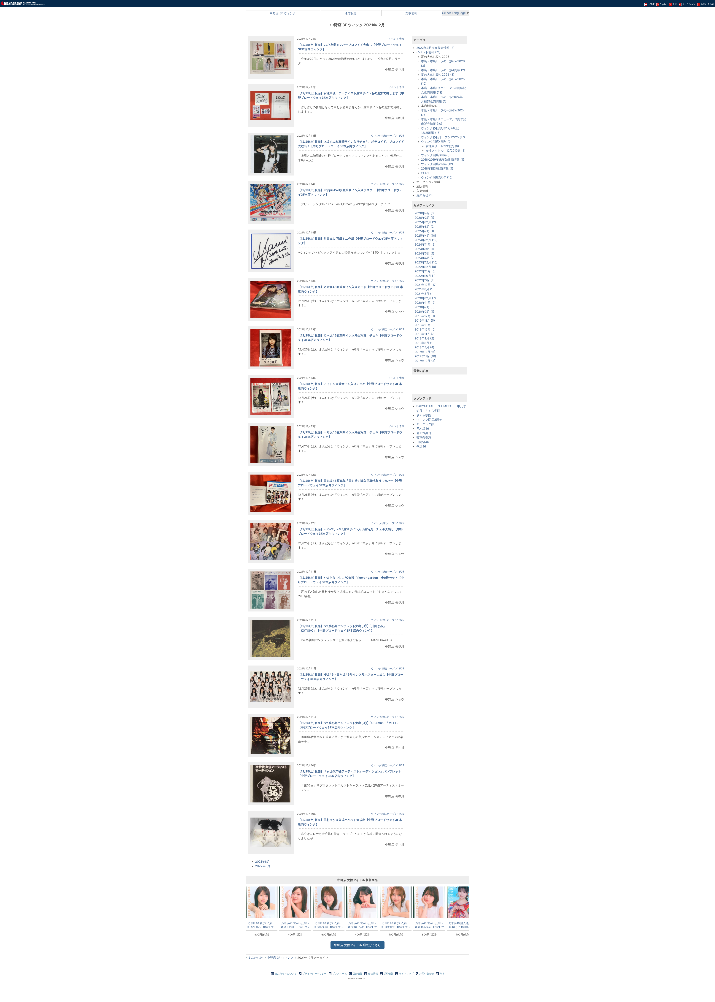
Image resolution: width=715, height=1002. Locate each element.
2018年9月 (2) (424, 338)
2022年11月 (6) (425, 271)
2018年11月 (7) (424, 334)
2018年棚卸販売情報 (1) (437, 168)
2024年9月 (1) (424, 249)
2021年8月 (262, 861)
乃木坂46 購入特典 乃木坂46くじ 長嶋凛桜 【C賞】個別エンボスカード (462, 925)
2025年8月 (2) (424, 226)
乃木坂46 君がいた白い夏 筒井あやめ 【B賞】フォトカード (429, 925)
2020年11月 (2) (425, 302)
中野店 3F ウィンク (283, 13)
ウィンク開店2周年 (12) (437, 164)
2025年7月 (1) (424, 231)
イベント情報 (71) (428, 52)
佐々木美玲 (423, 433)
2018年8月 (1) (424, 343)
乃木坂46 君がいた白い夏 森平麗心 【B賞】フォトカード (261, 925)
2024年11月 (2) (425, 244)
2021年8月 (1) (424, 289)
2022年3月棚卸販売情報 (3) (435, 48)
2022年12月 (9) (425, 267)
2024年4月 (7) (424, 258)
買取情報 (411, 13)
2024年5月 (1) (424, 253)
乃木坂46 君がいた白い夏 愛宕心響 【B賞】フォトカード (328, 925)
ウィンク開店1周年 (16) (436, 177)
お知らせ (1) (424, 195)
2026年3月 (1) (424, 217)
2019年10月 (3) (425, 325)
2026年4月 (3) (424, 213)
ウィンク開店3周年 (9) (436, 155)
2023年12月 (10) (425, 262)
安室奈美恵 (423, 437)
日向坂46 (422, 442)
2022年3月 (262, 866)
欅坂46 (421, 446)
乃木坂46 (422, 428)
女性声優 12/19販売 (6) (442, 146)
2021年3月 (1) (424, 293)
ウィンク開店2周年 (429, 419)
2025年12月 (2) (425, 222)
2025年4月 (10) (425, 235)
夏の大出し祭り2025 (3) (437, 74)
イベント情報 (396, 38)
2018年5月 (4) (424, 347)
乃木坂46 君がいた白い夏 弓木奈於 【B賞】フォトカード (395, 925)
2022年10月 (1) (425, 276)
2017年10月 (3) (424, 361)
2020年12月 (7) (425, 298)
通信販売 (351, 13)
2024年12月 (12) (425, 240)
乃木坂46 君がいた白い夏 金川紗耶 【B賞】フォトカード (295, 925)
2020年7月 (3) (424, 307)
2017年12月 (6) (424, 352)
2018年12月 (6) (425, 329)
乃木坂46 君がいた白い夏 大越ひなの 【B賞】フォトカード (362, 925)
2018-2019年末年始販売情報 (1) (442, 159)
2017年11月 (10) (425, 356)
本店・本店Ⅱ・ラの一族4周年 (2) (443, 70)
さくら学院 (423, 415)
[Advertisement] (439, 386)
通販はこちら (357, 945)
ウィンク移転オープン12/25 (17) (443, 137)
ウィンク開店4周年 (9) (436, 141)
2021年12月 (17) (425, 285)
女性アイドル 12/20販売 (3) (445, 150)
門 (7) (425, 173)
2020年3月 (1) (424, 311)
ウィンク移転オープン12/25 (387, 135)
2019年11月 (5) (424, 320)
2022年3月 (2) (424, 280)
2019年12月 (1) (424, 316)
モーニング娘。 (426, 424)
